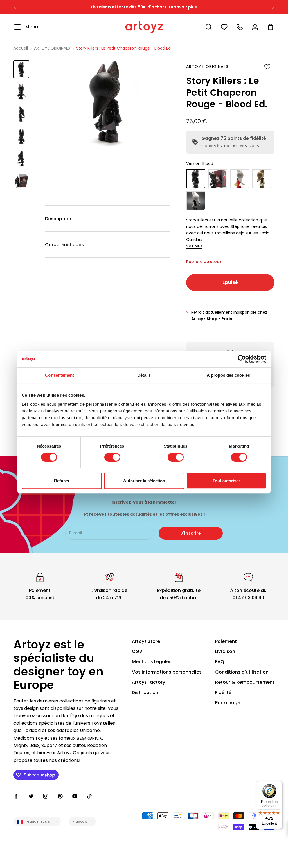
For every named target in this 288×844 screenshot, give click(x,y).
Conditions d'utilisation (242, 672)
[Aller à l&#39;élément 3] (21, 114)
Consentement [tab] (59, 375)
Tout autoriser (226, 480)
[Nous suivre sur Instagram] (45, 796)
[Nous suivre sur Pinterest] (60, 796)
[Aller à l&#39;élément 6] (21, 181)
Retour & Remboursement (244, 682)
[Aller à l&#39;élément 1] (21, 69)
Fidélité (223, 692)
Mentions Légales (152, 661)
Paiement (226, 641)
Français (80, 821)
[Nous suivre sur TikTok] (89, 796)
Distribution (145, 692)
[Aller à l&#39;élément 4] (21, 136)
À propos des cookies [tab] (228, 375)
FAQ (219, 661)
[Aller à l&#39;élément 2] (21, 91)
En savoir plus (195, 7)
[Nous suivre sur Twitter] (31, 796)
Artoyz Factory (148, 682)
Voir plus (194, 246)
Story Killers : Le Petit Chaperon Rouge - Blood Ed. (124, 48)
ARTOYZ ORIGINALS (52, 48)
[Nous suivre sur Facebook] (16, 796)
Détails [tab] (144, 375)
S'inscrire (190, 533)
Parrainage (227, 702)
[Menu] (279, 784)
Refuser (61, 480)
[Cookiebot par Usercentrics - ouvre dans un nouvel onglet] (241, 359)
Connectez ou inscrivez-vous (230, 145)
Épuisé (230, 282)
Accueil (21, 48)
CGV (137, 651)
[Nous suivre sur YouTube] (75, 796)
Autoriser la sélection (144, 480)
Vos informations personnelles (167, 672)
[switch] (112, 457)
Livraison (225, 651)
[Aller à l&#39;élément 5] (21, 158)
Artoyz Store (146, 641)
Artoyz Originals (207, 66)
